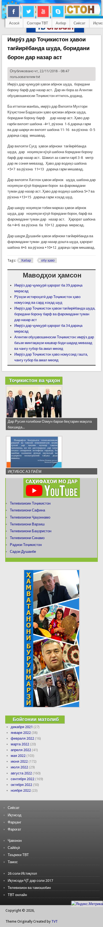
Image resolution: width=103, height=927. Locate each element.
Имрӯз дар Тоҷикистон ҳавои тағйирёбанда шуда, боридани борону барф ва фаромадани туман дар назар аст (54, 314)
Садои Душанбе (23, 552)
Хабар (26, 260)
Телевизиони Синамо (27, 538)
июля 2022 (19, 767)
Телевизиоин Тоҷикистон (30, 503)
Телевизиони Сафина (27, 510)
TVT (54, 921)
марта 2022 (20, 744)
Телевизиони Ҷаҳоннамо (30, 517)
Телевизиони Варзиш (27, 524)
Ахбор (61, 23)
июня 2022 (19, 761)
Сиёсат (79, 23)
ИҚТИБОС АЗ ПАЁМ (24, 472)
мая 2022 (18, 756)
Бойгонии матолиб (36, 719)
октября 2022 (21, 785)
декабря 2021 (22, 727)
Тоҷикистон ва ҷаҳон (34, 380)
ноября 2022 (21, 790)
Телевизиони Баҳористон (30, 531)
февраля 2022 (22, 738)
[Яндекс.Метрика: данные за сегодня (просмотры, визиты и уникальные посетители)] (87, 904)
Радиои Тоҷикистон (26, 545)
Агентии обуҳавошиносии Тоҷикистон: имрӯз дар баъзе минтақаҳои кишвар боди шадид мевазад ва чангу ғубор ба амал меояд (54, 343)
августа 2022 (21, 773)
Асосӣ (14, 23)
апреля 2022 (21, 750)
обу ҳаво (48, 260)
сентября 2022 (22, 779)
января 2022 (21, 733)
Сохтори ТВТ (37, 23)
